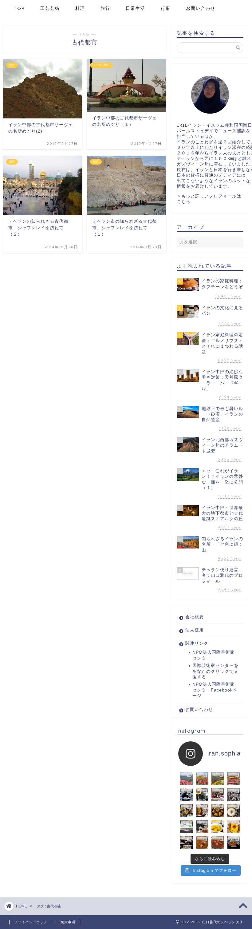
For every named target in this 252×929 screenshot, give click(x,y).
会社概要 (194, 617)
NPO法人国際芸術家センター (213, 655)
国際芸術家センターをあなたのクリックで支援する (215, 671)
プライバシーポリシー (32, 922)
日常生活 (135, 8)
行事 (166, 8)
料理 (80, 8)
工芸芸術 (50, 8)
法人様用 (194, 630)
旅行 (105, 8)
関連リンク (196, 643)
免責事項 (68, 922)
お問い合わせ (200, 8)
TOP (19, 8)
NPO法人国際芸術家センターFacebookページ (214, 690)
